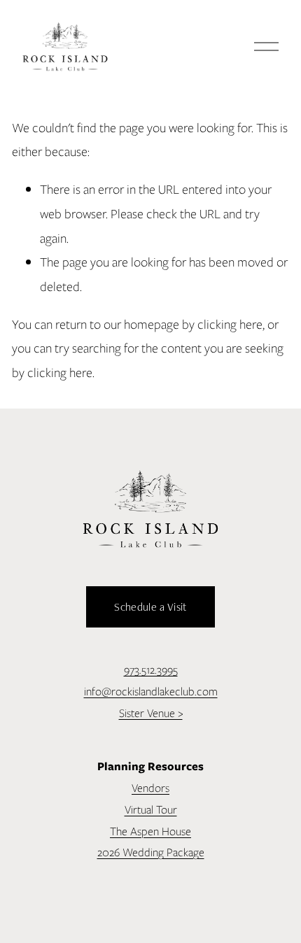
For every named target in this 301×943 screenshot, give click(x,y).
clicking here (229, 324)
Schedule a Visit (150, 607)
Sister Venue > (151, 713)
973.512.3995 (151, 670)
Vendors (150, 788)
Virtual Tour (151, 810)
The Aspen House (150, 831)
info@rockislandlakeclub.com (151, 691)
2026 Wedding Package (150, 852)
